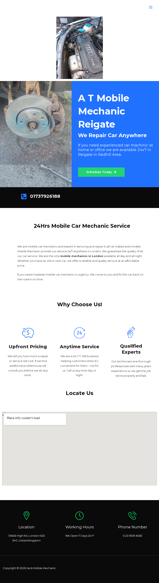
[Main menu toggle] (151, 7)
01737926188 (45, 196)
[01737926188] (24, 196)
